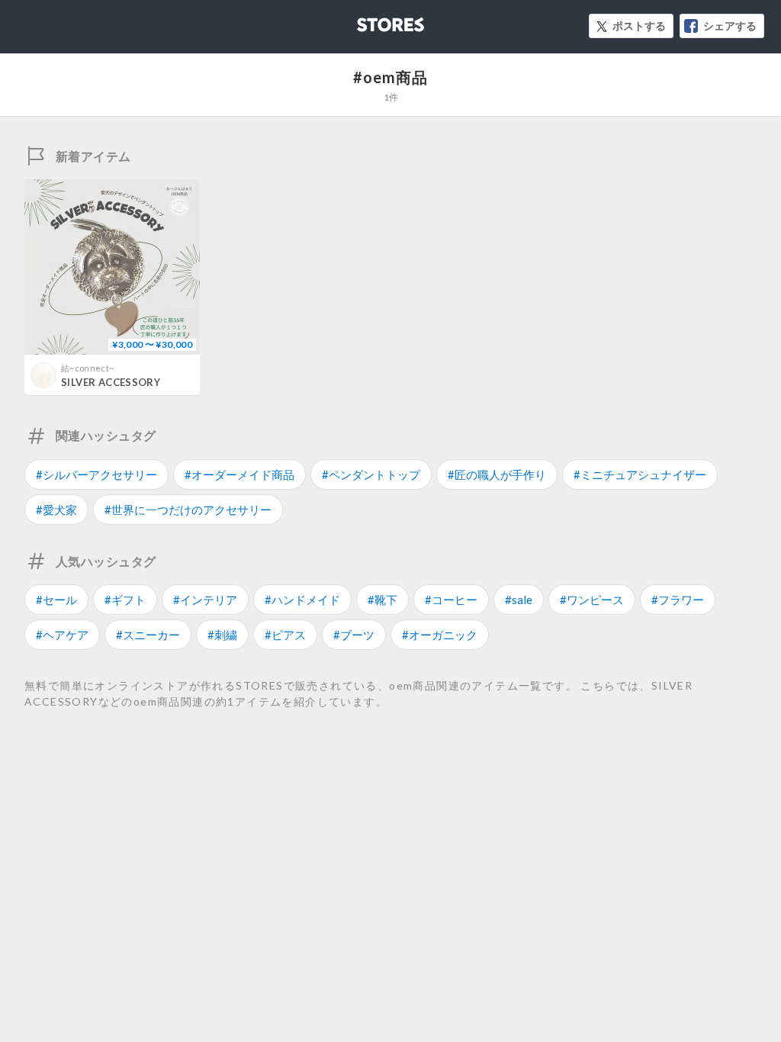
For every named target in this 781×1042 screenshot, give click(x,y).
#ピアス (285, 635)
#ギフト (125, 599)
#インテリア (205, 599)
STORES (365, 20)
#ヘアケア (62, 635)
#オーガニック (439, 635)
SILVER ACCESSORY (110, 382)
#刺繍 (222, 635)
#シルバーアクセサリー (96, 474)
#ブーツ (353, 635)
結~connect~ (87, 368)
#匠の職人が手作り (497, 474)
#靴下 (382, 599)
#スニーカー (148, 635)
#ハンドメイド (302, 599)
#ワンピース (592, 599)
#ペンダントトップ (371, 474)
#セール (56, 599)
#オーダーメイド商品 (239, 474)
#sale (518, 599)
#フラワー (677, 599)
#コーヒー (451, 599)
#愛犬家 (56, 509)
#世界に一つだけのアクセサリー (188, 509)
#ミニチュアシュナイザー (640, 474)
